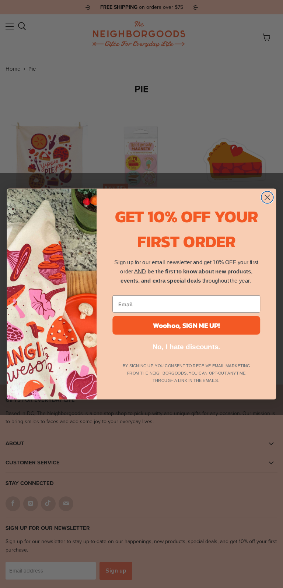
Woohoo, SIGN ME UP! (186, 325)
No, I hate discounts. (187, 347)
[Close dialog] (267, 197)
